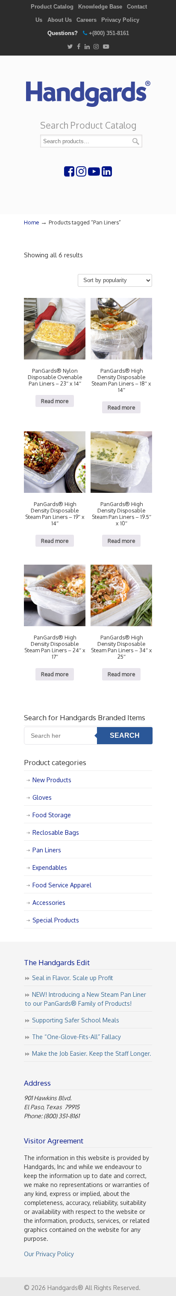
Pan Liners (46, 850)
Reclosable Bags (55, 832)
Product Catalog (52, 6)
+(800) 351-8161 (109, 33)
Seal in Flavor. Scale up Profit (72, 977)
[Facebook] (79, 47)
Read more (54, 401)
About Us (59, 20)
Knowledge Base (100, 6)
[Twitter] (70, 47)
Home (31, 222)
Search (136, 141)
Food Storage (51, 815)
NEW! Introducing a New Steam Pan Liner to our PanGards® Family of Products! (85, 999)
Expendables (49, 867)
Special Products (55, 920)
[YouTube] (106, 47)
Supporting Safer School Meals (75, 1020)
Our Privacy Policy (49, 1254)
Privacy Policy (120, 20)
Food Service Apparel (61, 885)
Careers (86, 20)
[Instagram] (96, 47)
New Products (51, 779)
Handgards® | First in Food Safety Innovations (88, 90)
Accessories (48, 902)
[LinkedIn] (87, 47)
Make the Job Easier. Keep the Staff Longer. (91, 1053)
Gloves (42, 797)
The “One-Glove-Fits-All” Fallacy (76, 1036)
